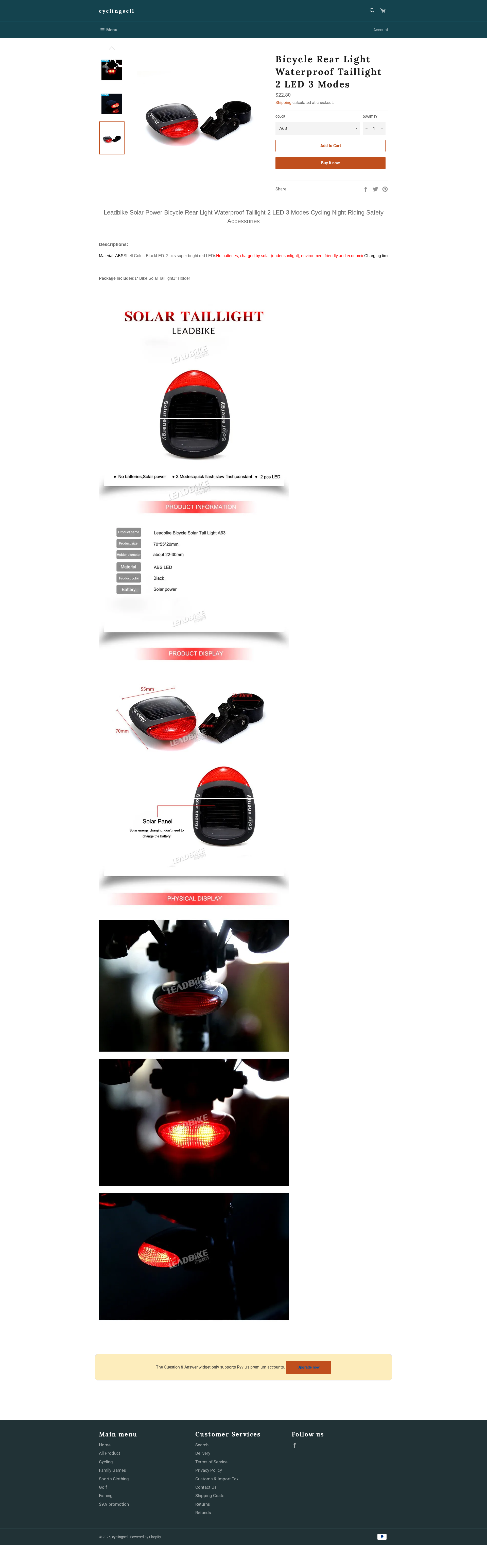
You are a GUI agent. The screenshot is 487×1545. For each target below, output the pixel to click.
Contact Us (206, 1487)
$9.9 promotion (114, 1504)
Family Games (112, 1470)
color (280, 116)
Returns (202, 1504)
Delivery (202, 1453)
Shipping (283, 102)
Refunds (203, 1512)
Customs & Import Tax (216, 1478)
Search (201, 1444)
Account (380, 29)
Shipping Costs (209, 1495)
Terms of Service (211, 1461)
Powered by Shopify (145, 1537)
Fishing (106, 1495)
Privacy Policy (208, 1470)
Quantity (370, 116)
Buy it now (330, 163)
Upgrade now (309, 1367)
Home (105, 1444)
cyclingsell (117, 11)
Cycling (106, 1461)
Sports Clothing (114, 1478)
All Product (109, 1453)
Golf (103, 1487)
